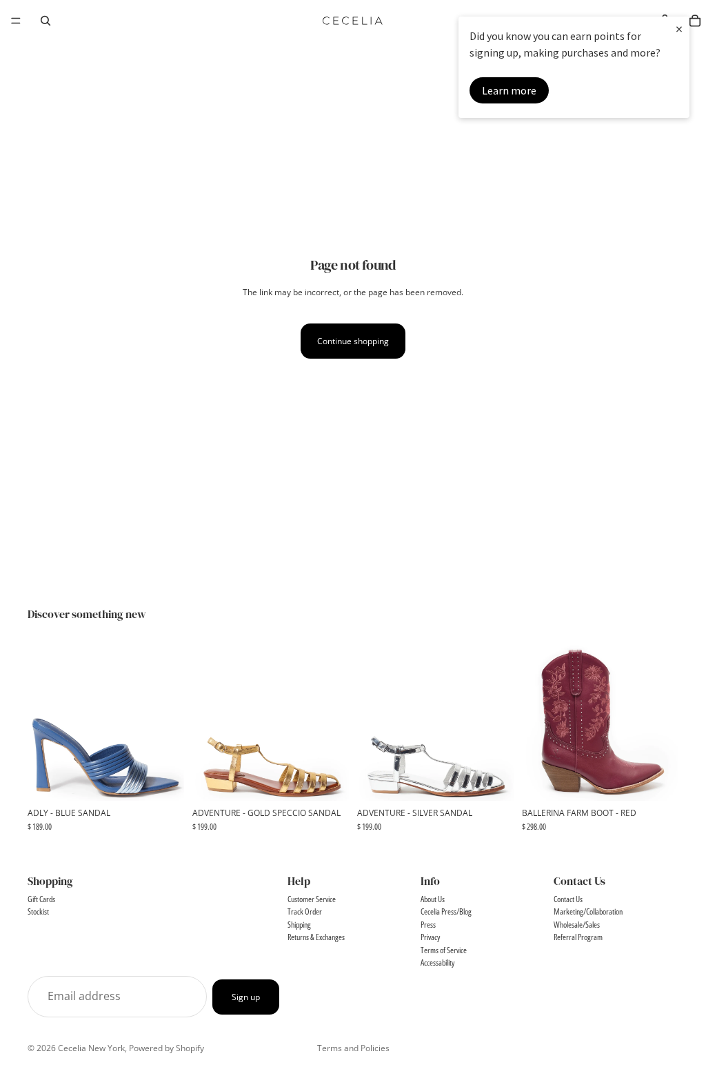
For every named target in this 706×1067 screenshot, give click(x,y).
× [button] (679, 28)
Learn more (509, 90)
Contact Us (568, 899)
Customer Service (312, 899)
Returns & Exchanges (316, 937)
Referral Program (578, 937)
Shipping (299, 924)
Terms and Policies (353, 1048)
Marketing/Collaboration (588, 911)
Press (428, 924)
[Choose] (162, 779)
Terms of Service (444, 950)
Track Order (305, 911)
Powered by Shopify (166, 1048)
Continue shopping (353, 341)
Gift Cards (41, 899)
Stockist (38, 911)
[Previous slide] (43, 722)
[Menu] (16, 21)
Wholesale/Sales (577, 924)
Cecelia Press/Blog (446, 911)
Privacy (430, 937)
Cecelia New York (91, 1048)
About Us (433, 899)
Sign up (246, 997)
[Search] (45, 21)
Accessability (437, 962)
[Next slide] (169, 722)
